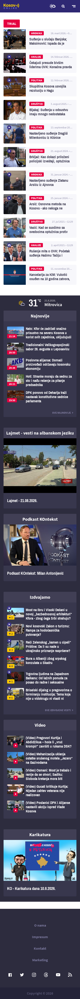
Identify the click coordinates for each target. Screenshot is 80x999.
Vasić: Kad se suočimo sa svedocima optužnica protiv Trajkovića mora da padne (40, 228)
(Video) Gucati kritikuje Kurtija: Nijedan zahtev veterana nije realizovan (40, 790)
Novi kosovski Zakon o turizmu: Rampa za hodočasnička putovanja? (40, 630)
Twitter (22, 975)
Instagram (34, 975)
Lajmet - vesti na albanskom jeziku (40, 433)
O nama (40, 925)
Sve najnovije (61, 412)
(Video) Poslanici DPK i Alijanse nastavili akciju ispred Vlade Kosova (40, 807)
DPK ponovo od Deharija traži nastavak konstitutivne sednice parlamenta (40, 397)
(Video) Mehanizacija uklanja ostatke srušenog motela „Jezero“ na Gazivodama (40, 758)
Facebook (10, 975)
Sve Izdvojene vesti (58, 710)
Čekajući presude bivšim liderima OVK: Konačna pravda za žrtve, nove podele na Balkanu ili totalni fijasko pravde (40, 63)
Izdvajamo (40, 597)
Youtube (58, 975)
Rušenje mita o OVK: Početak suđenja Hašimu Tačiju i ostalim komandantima (40, 251)
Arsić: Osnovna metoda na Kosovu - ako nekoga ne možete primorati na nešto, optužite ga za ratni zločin (40, 204)
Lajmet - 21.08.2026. (40, 473)
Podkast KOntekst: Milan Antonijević (40, 552)
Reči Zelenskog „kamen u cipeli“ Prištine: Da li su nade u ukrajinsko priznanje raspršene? (40, 646)
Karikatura (40, 834)
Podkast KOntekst (40, 519)
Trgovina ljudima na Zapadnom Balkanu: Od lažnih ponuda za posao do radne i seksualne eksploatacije (40, 678)
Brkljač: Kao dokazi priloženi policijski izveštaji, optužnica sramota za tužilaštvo (40, 157)
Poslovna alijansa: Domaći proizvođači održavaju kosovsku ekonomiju (40, 364)
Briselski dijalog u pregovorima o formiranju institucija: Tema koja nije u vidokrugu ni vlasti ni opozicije (40, 694)
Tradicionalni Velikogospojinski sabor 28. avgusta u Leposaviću (40, 349)
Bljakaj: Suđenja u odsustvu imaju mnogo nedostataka (40, 110)
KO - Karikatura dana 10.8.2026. (40, 868)
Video (40, 725)
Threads (46, 975)
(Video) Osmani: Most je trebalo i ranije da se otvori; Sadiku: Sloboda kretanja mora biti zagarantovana (40, 774)
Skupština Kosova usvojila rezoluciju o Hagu (40, 86)
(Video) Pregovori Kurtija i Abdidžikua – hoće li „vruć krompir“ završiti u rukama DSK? (40, 742)
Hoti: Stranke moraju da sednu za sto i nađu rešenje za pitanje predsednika (40, 380)
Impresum (40, 937)
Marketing (40, 960)
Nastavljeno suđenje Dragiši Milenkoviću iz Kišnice (40, 134)
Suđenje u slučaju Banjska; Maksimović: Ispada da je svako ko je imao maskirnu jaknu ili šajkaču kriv (40, 39)
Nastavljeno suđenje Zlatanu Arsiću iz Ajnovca (40, 181)
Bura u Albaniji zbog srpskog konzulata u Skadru (40, 662)
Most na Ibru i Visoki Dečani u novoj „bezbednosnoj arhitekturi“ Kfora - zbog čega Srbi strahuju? (40, 614)
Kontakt (40, 948)
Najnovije (40, 316)
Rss (70, 975)
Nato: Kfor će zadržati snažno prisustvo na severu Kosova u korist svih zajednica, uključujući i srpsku (40, 333)
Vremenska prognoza (52, 6)
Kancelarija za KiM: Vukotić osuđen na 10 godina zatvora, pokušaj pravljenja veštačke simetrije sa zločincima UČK (40, 275)
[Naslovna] (11, 6)
